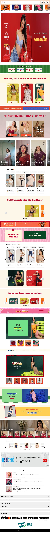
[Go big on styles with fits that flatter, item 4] (16, 211)
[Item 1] (13, 343)
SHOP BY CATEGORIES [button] (6, 503)
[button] (45, 2)
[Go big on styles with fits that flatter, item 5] (32, 211)
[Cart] (47, 2)
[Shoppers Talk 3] (24, 445)
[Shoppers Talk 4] (34, 445)
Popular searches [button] (5, 500)
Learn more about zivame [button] (7, 496)
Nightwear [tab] (25, 172)
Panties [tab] (18, 172)
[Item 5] (39, 381)
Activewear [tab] (33, 172)
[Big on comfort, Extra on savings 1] (34, 301)
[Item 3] (28, 343)
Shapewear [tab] (41, 172)
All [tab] (7, 172)
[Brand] (12, 129)
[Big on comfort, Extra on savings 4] (13, 301)
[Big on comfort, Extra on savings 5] (24, 301)
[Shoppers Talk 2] (13, 445)
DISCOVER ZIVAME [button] (5, 510)
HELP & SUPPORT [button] (5, 506)
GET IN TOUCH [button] (4, 513)
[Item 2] (20, 343)
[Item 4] (36, 343)
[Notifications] (42, 2)
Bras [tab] (13, 172)
